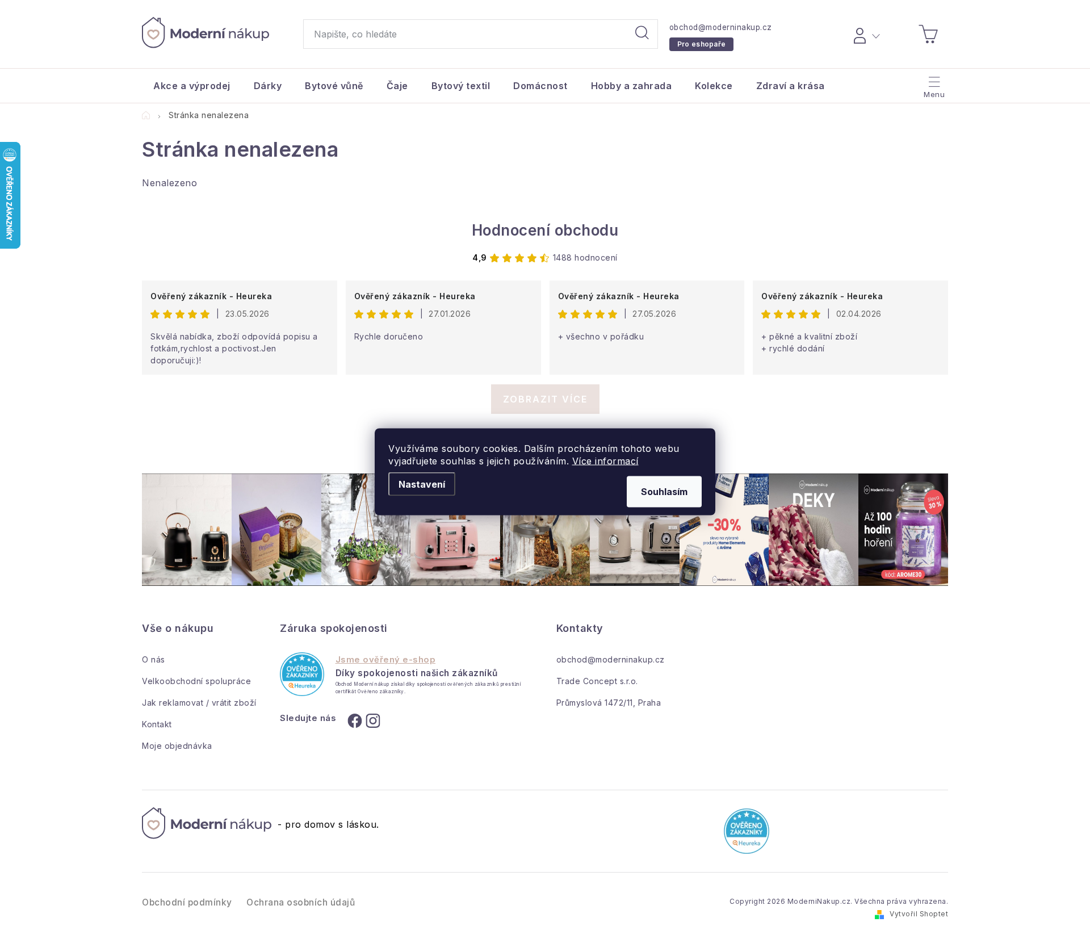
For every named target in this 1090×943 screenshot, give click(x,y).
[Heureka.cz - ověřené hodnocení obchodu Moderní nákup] (302, 674)
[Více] (933, 83)
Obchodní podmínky (187, 902)
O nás (153, 659)
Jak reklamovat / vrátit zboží (199, 702)
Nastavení (422, 483)
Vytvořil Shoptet (919, 914)
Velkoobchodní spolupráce (196, 681)
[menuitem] (192, 86)
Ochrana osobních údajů (300, 902)
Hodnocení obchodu (545, 230)
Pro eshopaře (701, 44)
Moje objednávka (177, 746)
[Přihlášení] (864, 34)
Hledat (642, 34)
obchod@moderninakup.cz (720, 27)
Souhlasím (664, 491)
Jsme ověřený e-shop (386, 660)
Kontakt (157, 724)
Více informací (605, 460)
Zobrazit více (545, 399)
